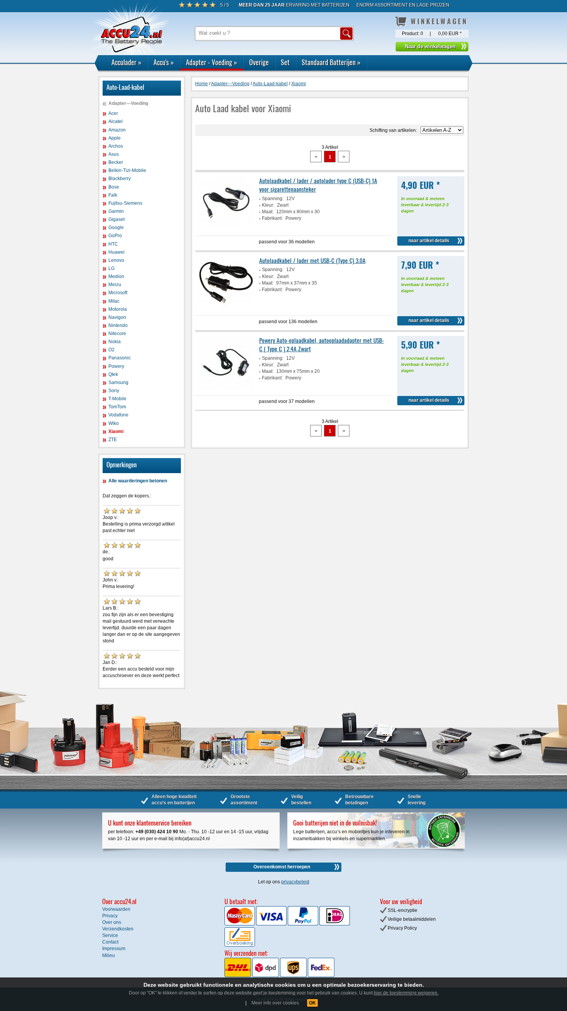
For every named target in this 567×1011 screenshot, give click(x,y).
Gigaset (116, 219)
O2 (111, 349)
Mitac (114, 301)
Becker (115, 162)
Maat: (267, 211)
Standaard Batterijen (331, 62)
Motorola (117, 309)
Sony (113, 390)
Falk (112, 195)
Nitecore (117, 333)
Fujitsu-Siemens (125, 203)
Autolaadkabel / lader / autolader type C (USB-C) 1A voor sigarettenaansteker (318, 185)
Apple (114, 138)
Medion (116, 276)
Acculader (126, 62)
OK (312, 1003)
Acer (113, 113)
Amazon (117, 130)
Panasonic (119, 358)
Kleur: (268, 205)
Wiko (113, 423)
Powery (116, 366)
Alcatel (115, 121)
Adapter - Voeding (211, 62)
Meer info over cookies (275, 1003)
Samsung (118, 382)
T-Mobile (117, 398)
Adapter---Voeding (128, 103)
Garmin (116, 211)
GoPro (115, 235)
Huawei (116, 252)
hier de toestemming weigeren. (406, 993)
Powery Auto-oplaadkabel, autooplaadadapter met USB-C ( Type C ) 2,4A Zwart (321, 344)
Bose (113, 187)
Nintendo (118, 325)
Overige (259, 62)
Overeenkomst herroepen (281, 866)
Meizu (114, 284)
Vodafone (118, 415)
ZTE (112, 439)
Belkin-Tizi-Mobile (127, 170)
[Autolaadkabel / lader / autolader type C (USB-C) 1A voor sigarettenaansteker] (226, 228)
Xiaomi (115, 431)
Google (116, 227)
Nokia (114, 341)
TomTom (117, 406)
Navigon (117, 317)
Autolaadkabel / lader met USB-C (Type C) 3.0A (312, 260)
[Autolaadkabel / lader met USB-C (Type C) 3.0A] (226, 308)
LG (111, 268)
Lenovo (116, 260)
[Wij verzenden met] (279, 975)
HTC (113, 244)
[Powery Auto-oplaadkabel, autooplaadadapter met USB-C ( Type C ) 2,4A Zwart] (226, 388)
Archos (115, 146)
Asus (113, 154)
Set (285, 62)
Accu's (164, 62)
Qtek (113, 374)
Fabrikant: (272, 218)
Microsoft (117, 292)
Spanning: (273, 198)
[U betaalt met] (240, 924)
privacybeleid (295, 882)
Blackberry (119, 178)
